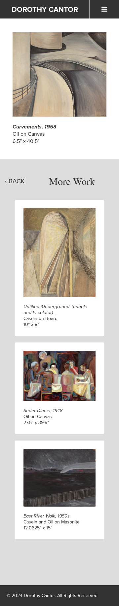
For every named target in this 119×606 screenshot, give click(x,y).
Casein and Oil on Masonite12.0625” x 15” (51, 522)
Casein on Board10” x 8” (55, 315)
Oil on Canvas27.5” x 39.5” (42, 416)
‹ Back (15, 181)
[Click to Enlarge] (59, 74)
